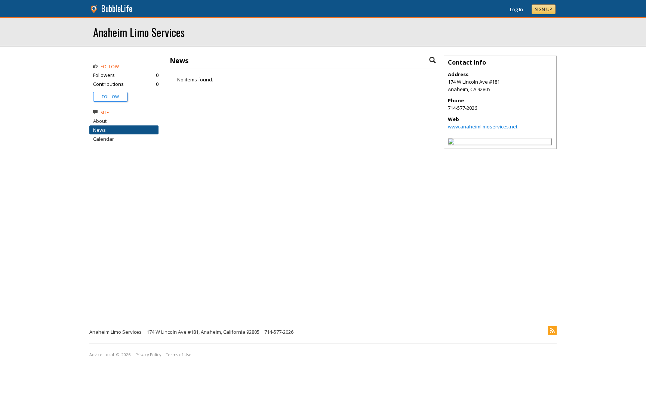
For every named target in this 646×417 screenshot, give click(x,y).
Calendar (103, 139)
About (100, 121)
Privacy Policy (148, 354)
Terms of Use (178, 354)
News (99, 130)
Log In (516, 9)
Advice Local (101, 354)
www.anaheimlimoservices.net (482, 126)
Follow (110, 96)
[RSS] (552, 330)
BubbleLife (116, 8)
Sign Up (543, 9)
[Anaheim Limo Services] (451, 142)
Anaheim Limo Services (139, 32)
